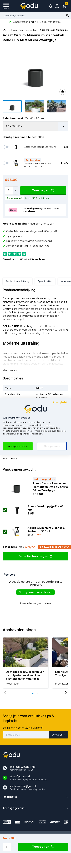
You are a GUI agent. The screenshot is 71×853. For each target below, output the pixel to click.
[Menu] (6, 6)
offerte (45, 223)
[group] (25, 662)
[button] (32, 693)
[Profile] (57, 6)
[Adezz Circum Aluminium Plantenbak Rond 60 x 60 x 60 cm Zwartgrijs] (35, 73)
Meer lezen (9, 370)
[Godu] (29, 6)
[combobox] (32, 15)
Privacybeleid (60, 402)
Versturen (57, 734)
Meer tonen (9, 458)
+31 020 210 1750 (38, 245)
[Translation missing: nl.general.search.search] (67, 15)
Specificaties (45, 281)
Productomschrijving (17, 281)
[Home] (4, 30)
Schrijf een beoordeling (35, 592)
